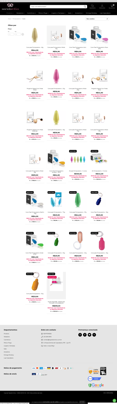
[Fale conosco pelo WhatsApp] (114, 400)
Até (15, 31)
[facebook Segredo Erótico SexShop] (5, 1)
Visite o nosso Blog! (48, 346)
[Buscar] (85, 7)
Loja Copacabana (105, 13)
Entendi (82, 401)
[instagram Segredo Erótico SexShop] (2, 1)
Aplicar (22, 34)
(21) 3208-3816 (47, 336)
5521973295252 (47, 333)
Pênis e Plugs (43, 13)
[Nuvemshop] (108, 393)
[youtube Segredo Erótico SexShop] (7, 1)
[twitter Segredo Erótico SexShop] (9, 1)
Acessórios (78, 13)
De (8, 31)
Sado (70, 13)
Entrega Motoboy (91, 13)
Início (9, 19)
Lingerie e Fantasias (57, 13)
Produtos (10, 13)
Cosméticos (31, 13)
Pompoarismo (17, 19)
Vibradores (19, 13)
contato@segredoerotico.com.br (52, 339)
